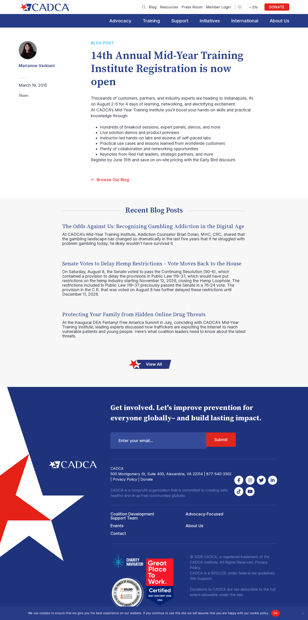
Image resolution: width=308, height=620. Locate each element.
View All (154, 364)
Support (179, 20)
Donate (277, 7)
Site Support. (201, 578)
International (244, 20)
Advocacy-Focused (204, 514)
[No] (302, 613)
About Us (279, 20)
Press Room (192, 7)
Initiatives (210, 20)
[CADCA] (45, 7)
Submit (221, 439)
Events (117, 525)
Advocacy (120, 20)
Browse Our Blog (113, 179)
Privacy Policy (125, 479)
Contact (118, 533)
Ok (276, 613)
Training (151, 20)
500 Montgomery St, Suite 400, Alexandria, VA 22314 (156, 474)
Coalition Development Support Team (132, 516)
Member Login (218, 7)
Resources (169, 7)
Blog (152, 7)
